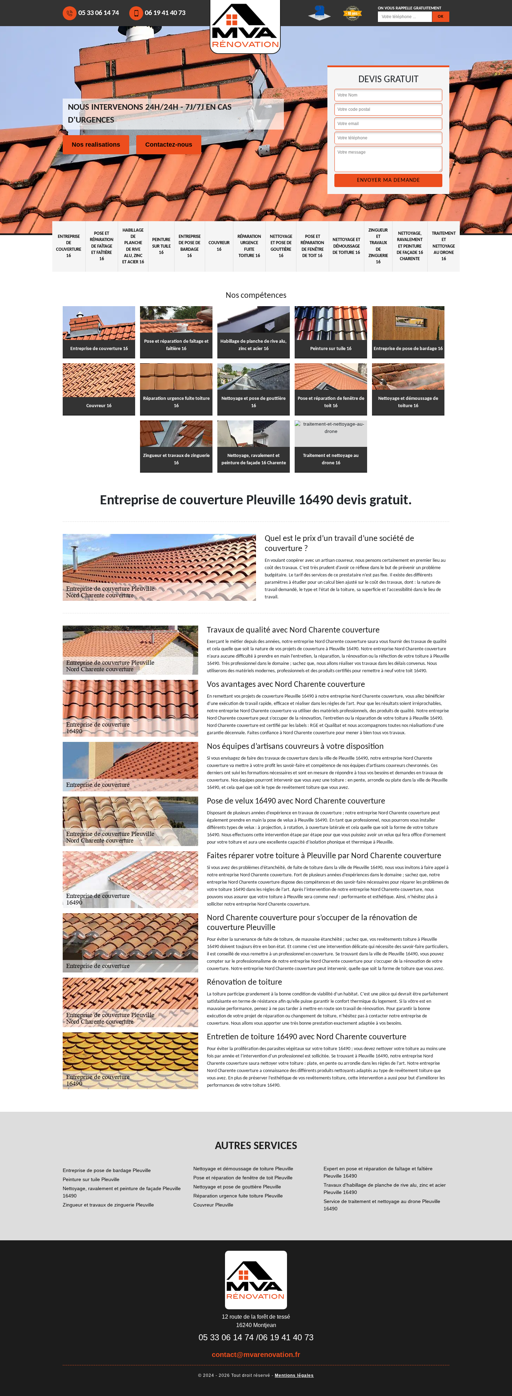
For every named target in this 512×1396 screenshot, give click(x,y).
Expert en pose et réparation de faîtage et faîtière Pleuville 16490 (378, 1172)
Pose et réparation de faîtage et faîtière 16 (102, 246)
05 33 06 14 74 (98, 13)
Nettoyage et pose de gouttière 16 (281, 246)
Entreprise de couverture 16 (68, 246)
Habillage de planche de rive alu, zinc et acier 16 (133, 246)
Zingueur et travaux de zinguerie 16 (378, 246)
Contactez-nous (168, 144)
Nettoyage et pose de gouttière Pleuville (237, 1186)
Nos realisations (96, 144)
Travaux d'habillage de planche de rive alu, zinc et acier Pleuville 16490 (385, 1188)
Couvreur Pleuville (213, 1205)
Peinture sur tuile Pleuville (91, 1179)
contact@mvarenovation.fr (256, 1354)
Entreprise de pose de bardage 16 (190, 246)
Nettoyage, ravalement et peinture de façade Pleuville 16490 (122, 1192)
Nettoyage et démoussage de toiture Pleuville (243, 1168)
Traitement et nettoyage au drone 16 (444, 246)
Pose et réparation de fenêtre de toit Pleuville (243, 1177)
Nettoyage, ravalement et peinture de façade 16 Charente (410, 246)
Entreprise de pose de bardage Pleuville (107, 1170)
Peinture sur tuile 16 (161, 246)
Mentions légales (294, 1375)
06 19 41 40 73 (165, 13)
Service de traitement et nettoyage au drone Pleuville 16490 (382, 1205)
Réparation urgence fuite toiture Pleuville (238, 1196)
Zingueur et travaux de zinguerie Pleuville (108, 1205)
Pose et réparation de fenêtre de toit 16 (312, 246)
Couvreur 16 (219, 246)
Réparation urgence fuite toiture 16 (249, 246)
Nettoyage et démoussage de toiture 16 (346, 246)
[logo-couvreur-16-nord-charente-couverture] (256, 1279)
